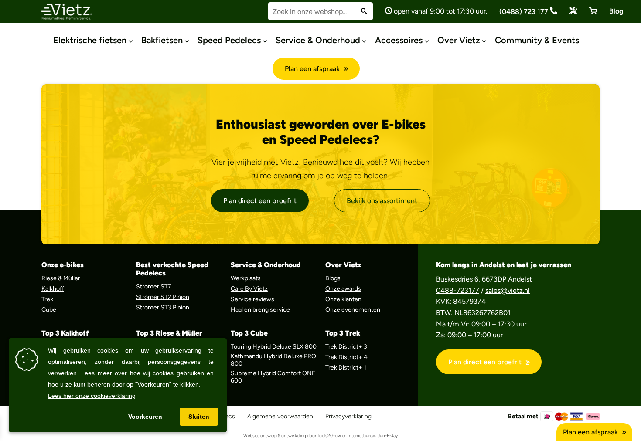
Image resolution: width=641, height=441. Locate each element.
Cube (48, 309)
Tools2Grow (329, 435)
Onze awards (343, 288)
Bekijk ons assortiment (382, 201)
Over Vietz (458, 40)
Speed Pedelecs (229, 40)
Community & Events (537, 40)
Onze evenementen (352, 309)
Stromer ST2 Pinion (162, 297)
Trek (47, 299)
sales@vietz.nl (507, 290)
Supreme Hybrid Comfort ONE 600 (273, 377)
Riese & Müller (60, 278)
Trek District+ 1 (345, 367)
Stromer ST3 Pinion (162, 307)
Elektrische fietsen (89, 40)
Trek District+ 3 (346, 346)
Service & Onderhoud (318, 40)
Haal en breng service (260, 309)
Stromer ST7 (153, 286)
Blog (616, 11)
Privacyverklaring (348, 416)
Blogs (333, 278)
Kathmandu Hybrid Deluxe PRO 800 (273, 360)
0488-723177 (457, 290)
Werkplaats (246, 278)
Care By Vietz (249, 288)
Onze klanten (343, 299)
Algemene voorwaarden (280, 416)
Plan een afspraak (312, 68)
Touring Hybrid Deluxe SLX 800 (274, 346)
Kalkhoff (52, 288)
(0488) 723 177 (524, 11)
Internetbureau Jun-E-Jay (373, 435)
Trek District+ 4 (346, 357)
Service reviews (252, 299)
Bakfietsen (162, 40)
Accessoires (399, 40)
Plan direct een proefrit (260, 201)
